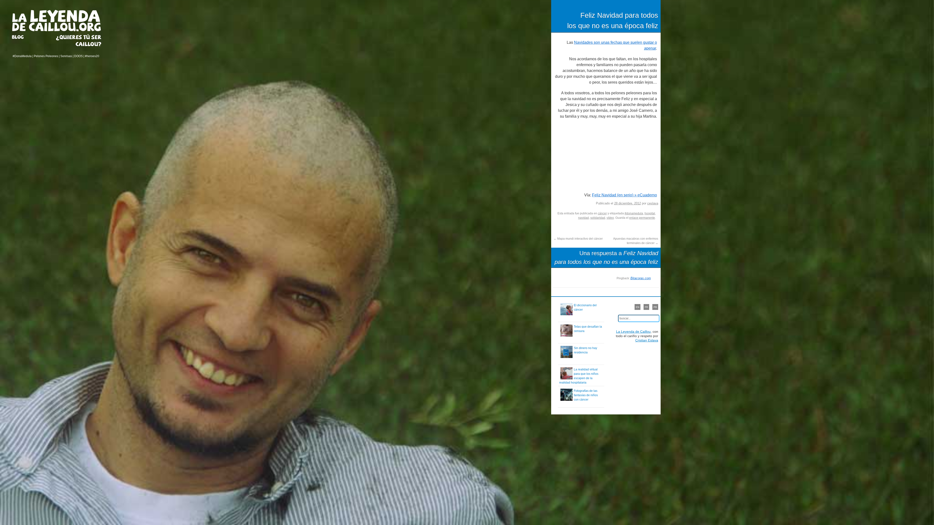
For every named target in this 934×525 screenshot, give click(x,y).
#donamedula (634, 213)
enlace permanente (642, 217)
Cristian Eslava (646, 340)
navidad (583, 217)
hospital (650, 213)
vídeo (610, 217)
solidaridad (597, 217)
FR (646, 307)
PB (655, 307)
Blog (24, 37)
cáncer (602, 213)
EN (637, 307)
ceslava (652, 203)
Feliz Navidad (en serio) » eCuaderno (624, 195)
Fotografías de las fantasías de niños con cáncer (586, 395)
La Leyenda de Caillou (56, 20)
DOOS (78, 56)
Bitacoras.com (640, 278)
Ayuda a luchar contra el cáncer (78, 40)
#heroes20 (92, 56)
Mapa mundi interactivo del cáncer (578, 238)
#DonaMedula (22, 56)
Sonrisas (66, 56)
